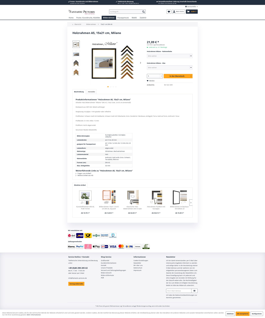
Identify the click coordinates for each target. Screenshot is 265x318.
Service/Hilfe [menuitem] (191, 7)
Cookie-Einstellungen (141, 260)
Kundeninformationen (108, 263)
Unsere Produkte (107, 268)
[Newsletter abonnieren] (194, 291)
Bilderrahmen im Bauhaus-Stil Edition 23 (179, 208)
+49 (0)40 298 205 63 (78, 268)
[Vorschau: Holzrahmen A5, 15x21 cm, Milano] (76, 53)
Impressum (137, 270)
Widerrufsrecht (106, 273)
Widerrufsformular (107, 275)
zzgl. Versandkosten (159, 45)
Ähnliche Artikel (80, 185)
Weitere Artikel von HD (85, 175)
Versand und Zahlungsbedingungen (113, 270)
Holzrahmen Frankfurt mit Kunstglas (156, 208)
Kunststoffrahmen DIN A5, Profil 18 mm (85, 208)
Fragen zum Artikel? (84, 173)
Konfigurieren (257, 314)
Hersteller (91, 92)
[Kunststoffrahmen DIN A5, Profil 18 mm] (85, 197)
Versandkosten (127, 306)
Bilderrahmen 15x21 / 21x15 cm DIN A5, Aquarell (109, 208)
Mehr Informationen (34, 315)
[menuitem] (127, 12)
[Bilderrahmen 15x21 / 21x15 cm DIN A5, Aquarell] (109, 197)
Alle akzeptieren (242, 314)
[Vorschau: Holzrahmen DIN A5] (76, 44)
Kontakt (103, 265)
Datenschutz (138, 268)
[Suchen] (143, 12)
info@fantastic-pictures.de (77, 278)
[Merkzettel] (169, 12)
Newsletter (137, 263)
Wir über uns (138, 265)
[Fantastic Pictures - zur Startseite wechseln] (81, 12)
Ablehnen (230, 314)
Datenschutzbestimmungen (184, 295)
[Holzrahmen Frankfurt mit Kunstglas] (156, 197)
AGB (102, 278)
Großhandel (105, 260)
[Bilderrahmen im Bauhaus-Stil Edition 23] (179, 197)
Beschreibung (79, 92)
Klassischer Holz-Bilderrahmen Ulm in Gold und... (132, 208)
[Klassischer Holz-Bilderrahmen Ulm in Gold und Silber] (132, 197)
